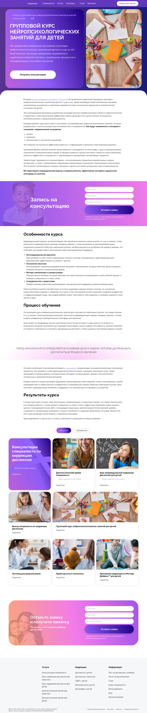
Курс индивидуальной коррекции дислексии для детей (117, 474)
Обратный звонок (128, 3)
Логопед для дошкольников (26, 573)
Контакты (92, 3)
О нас (82, 3)
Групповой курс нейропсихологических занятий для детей (86, 526)
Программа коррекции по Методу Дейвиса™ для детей (117, 574)
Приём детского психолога (70, 573)
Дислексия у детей (83, 673)
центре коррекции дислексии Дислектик (50, 99)
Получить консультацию (33, 74)
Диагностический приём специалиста (68, 474)
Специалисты (48, 3)
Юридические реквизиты (131, 709)
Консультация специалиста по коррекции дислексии (26, 453)
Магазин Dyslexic (116, 697)
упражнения (70, 368)
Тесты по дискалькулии (119, 677)
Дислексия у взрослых (85, 677)
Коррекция (32, 4)
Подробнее (16, 474)
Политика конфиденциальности (96, 709)
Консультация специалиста (54, 673)
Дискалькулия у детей (85, 685)
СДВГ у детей (81, 681)
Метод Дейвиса (116, 689)
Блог (111, 693)
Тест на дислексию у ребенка (121, 673)
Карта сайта (110, 709)
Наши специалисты (117, 685)
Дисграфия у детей (83, 689)
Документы (119, 709)
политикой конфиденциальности (95, 219)
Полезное (70, 4)
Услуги (60, 3)
